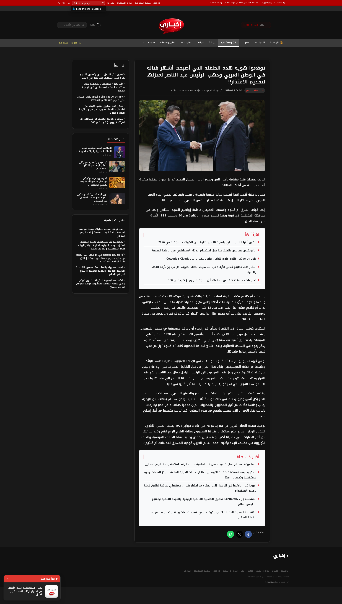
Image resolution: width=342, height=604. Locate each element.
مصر (247, 42)
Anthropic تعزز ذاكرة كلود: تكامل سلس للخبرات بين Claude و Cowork (211, 258)
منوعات (151, 42)
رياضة (212, 42)
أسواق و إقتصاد (230, 570)
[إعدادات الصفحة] (64, 3)
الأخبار (262, 42)
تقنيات (188, 42)
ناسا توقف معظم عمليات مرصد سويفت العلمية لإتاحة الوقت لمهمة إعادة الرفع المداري (200, 464)
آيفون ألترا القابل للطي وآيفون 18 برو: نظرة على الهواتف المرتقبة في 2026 (207, 242)
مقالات (275, 570)
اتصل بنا (111, 2)
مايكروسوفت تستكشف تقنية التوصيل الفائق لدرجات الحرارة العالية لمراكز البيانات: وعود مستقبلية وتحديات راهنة (200, 475)
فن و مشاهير (228, 42)
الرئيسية (285, 570)
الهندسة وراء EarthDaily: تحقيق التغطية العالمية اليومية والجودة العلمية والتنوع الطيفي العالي (204, 501)
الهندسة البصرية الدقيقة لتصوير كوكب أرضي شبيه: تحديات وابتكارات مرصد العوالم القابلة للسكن (203, 515)
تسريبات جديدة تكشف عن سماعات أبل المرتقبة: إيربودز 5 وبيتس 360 (212, 280)
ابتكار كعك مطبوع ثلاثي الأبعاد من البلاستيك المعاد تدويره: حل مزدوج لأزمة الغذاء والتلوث (203, 269)
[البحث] (69, 3)
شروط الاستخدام (124, 2)
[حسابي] (59, 3)
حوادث (200, 42)
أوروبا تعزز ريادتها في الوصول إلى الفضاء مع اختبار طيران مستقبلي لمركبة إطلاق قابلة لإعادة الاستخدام (200, 488)
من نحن (156, 2)
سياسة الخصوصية (142, 2)
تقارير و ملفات (167, 42)
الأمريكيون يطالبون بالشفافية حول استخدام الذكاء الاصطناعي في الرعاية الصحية (204, 250)
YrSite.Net (269, 582)
